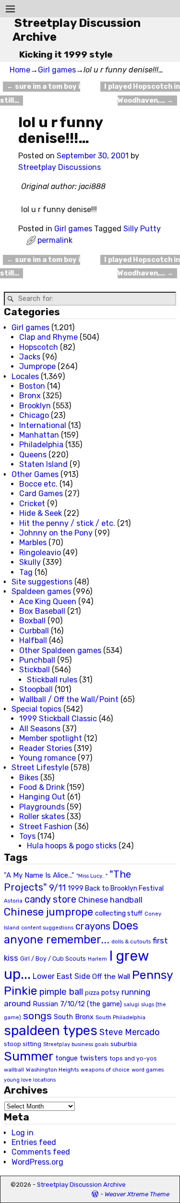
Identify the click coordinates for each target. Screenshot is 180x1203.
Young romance (47, 757)
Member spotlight (50, 738)
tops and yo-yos (133, 1058)
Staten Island (43, 464)
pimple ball (61, 992)
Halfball (33, 640)
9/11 (57, 887)
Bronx (30, 395)
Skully (30, 562)
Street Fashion (45, 826)
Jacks (29, 356)
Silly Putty (142, 228)
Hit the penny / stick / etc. (67, 523)
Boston (32, 386)
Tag (26, 572)
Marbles (33, 542)
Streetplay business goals (75, 1044)
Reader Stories (45, 748)
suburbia (123, 1044)
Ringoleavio (40, 552)
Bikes (28, 777)
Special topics (36, 709)
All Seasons (39, 728)
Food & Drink (42, 787)
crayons (92, 926)
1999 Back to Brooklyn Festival (116, 888)
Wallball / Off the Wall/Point (69, 699)
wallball (14, 1069)
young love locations (30, 1080)
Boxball (32, 620)
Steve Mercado (129, 1032)
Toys (27, 836)
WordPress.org (37, 1162)
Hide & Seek (40, 513)
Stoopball (36, 689)
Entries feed (34, 1142)
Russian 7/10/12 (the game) (77, 1004)
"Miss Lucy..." (92, 875)
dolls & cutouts (131, 941)
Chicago (34, 415)
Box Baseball (42, 611)
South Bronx (74, 1017)
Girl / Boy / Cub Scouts (53, 958)
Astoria (13, 900)
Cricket (32, 503)
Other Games (35, 474)
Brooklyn (35, 405)
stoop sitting (22, 1044)
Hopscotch (38, 347)
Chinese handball (110, 900)
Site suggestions (42, 581)
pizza (92, 992)
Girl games (57, 69)
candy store (50, 899)
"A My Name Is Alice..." (39, 875)
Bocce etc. (38, 483)
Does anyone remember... (71, 933)
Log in (23, 1132)
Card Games (41, 493)
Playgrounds (42, 806)
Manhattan (39, 435)
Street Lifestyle (40, 767)
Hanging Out (42, 796)
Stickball (34, 669)
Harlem (97, 959)
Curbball (34, 630)
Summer (28, 1056)
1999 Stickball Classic (58, 718)
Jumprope (37, 366)
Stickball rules (52, 679)
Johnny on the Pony (56, 532)
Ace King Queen (47, 601)
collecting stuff (119, 913)
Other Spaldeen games (60, 650)
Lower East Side (61, 976)
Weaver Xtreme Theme (137, 1194)
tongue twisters (81, 1058)
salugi (131, 1004)
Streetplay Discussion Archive (81, 1184)
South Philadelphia (120, 1017)
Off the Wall (111, 976)
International (42, 425)
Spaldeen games (41, 591)
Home (20, 69)
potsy (110, 992)
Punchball (37, 660)
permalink (54, 240)
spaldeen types (50, 1030)
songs (37, 1016)
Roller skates (42, 816)
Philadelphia (41, 444)
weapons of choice (105, 1070)
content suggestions (47, 927)
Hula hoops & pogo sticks (72, 845)
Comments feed (41, 1151)
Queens (33, 454)
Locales (25, 376)
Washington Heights (52, 1069)
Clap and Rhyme (48, 337)
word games (148, 1069)
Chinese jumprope (48, 912)
